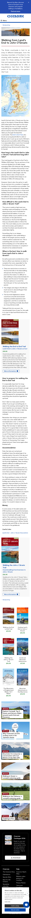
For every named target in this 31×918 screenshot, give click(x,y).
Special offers (7, 877)
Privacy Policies (21, 883)
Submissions (6, 874)
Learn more (7, 901)
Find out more (15, 11)
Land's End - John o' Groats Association (15, 533)
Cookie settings (15, 906)
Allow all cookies (15, 910)
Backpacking (6, 25)
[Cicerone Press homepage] (15, 16)
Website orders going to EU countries (20, 878)
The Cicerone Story (9, 872)
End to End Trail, (18, 135)
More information (10, 371)
